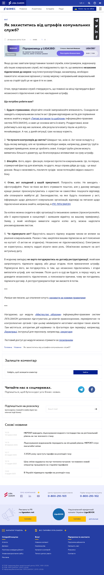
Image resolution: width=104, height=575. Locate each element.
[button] (3, 3)
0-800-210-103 (57, 496)
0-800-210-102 (89, 496)
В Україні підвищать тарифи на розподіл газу (47, 472)
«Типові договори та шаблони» (48, 118)
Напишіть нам (73, 546)
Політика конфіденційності (12, 550)
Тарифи (27, 519)
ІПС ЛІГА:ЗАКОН (61, 204)
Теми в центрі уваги (43, 553)
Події (61, 9)
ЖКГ (6, 20)
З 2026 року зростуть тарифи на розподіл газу (48, 453)
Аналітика (36, 9)
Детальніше (93, 519)
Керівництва (40, 546)
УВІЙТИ (85, 372)
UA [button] (81, 3)
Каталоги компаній (42, 550)
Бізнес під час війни (86, 9)
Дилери (5, 546)
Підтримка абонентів (76, 542)
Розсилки (71, 550)
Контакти (71, 553)
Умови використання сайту (12, 553)
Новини (23, 9)
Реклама (5, 557)
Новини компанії (41, 542)
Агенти (5, 542)
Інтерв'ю (50, 9)
